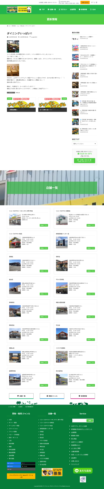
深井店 (42, 434)
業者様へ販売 (75, 435)
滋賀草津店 (43, 461)
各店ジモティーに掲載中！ (87, 36)
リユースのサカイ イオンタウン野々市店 (51, 419)
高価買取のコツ (75, 445)
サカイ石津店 (44, 440)
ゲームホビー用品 (14, 425)
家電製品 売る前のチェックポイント (81, 429)
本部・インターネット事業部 (79, 454)
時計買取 (11, 443)
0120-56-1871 (65, 2)
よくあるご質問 (11, 406)
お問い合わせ (85, 2)
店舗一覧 (22, 396)
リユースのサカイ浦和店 (47, 422)
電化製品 (11, 458)
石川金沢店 (43, 464)
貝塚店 (42, 431)
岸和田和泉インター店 (46, 428)
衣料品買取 (12, 449)
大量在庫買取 (75, 451)
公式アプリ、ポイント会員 (79, 426)
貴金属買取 (12, 452)
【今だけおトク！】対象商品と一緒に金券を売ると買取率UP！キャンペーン (88, 66)
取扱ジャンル (53, 396)
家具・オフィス (13, 437)
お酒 (10, 419)
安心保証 (73, 439)
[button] (21, 476)
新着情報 (84, 396)
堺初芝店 (42, 446)
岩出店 (42, 437)
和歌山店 (18, 92)
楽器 (10, 446)
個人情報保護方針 (29, 406)
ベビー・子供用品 (14, 434)
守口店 (42, 449)
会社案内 (20, 406)
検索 (89, 420)
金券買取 (11, 455)
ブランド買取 (13, 431)
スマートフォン (13, 428)
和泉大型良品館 (44, 443)
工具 (10, 440)
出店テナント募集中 (77, 442)
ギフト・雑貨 (13, 422)
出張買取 (73, 432)
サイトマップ (75, 464)
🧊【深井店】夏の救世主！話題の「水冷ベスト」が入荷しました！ (88, 121)
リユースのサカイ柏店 (46, 425)
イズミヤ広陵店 (44, 458)
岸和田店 (42, 452)
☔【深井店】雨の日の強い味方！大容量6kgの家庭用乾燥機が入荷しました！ (88, 102)
